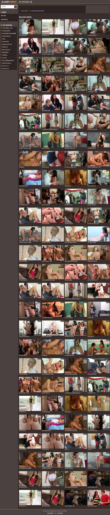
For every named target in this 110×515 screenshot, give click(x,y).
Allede (8, 2)
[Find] (15, 6)
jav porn (60, 513)
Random (5, 19)
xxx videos (50, 513)
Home (4, 15)
